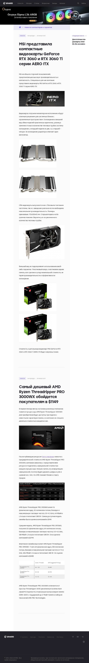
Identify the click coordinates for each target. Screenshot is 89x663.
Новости (20, 3)
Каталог (62, 3)
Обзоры (29, 3)
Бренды (33, 637)
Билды (54, 3)
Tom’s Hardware (48, 457)
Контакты (60, 637)
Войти (84, 3)
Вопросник (46, 3)
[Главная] (20, 27)
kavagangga (31, 35)
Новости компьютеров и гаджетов (38, 27)
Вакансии (50, 637)
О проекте (24, 637)
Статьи (36, 3)
